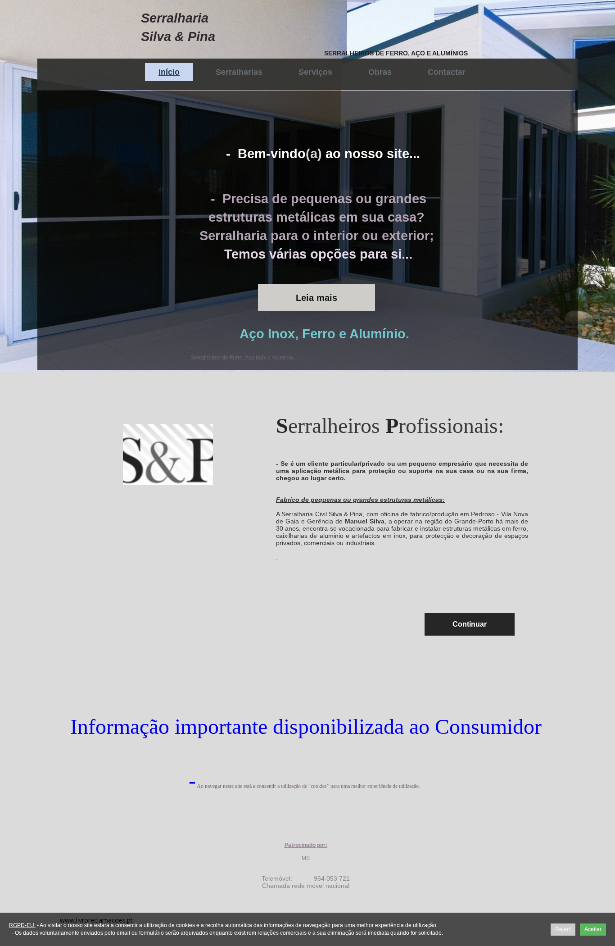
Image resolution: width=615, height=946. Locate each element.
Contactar (447, 72)
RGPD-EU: (22, 925)
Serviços (315, 72)
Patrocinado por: (306, 845)
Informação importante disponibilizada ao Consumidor (306, 726)
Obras (380, 72)
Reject (563, 929)
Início (169, 72)
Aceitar (592, 929)
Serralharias (239, 72)
